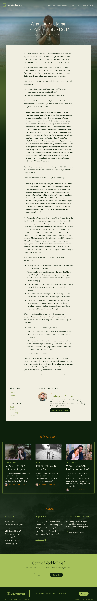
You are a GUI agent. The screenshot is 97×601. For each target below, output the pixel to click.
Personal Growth (10, 462)
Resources (57, 5)
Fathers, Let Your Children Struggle (15, 467)
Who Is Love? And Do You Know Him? (77, 467)
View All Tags (41, 539)
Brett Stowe (12, 484)
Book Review (12, 534)
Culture (10, 537)
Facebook (13, 395)
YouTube (56, 594)
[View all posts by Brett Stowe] (6, 484)
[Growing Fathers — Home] (13, 5)
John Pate (72, 490)
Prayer (53, 531)
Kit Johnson (42, 484)
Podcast (65, 5)
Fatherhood (42, 534)
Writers (72, 5)
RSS (60, 594)
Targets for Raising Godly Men (46, 467)
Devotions (55, 534)
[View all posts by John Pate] (67, 489)
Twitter (12, 392)
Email (12, 398)
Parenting (39, 462)
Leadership (14, 413)
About (79, 5)
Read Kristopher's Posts (60, 410)
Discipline (41, 528)
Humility (13, 407)
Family (12, 415)
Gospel (40, 525)
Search (92, 5)
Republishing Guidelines (23, 599)
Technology (11, 543)
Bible (40, 531)
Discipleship (56, 525)
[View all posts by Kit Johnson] (37, 484)
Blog (50, 5)
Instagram (48, 594)
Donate (85, 5)
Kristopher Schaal (43, 35)
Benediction (90, 599)
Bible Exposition (71, 462)
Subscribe (56, 575)
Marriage (10, 540)
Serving (13, 410)
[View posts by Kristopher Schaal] (42, 396)
